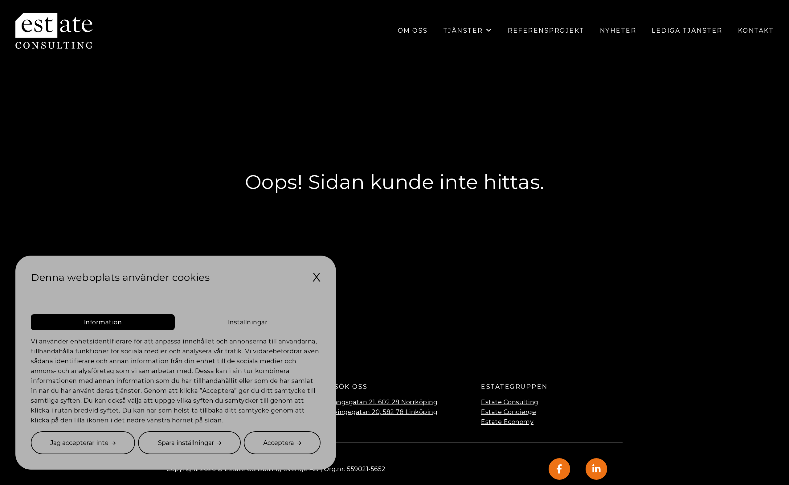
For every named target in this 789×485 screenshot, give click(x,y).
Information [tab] (103, 322)
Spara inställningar (186, 442)
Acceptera (278, 442)
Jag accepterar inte (79, 442)
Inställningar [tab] (248, 322)
